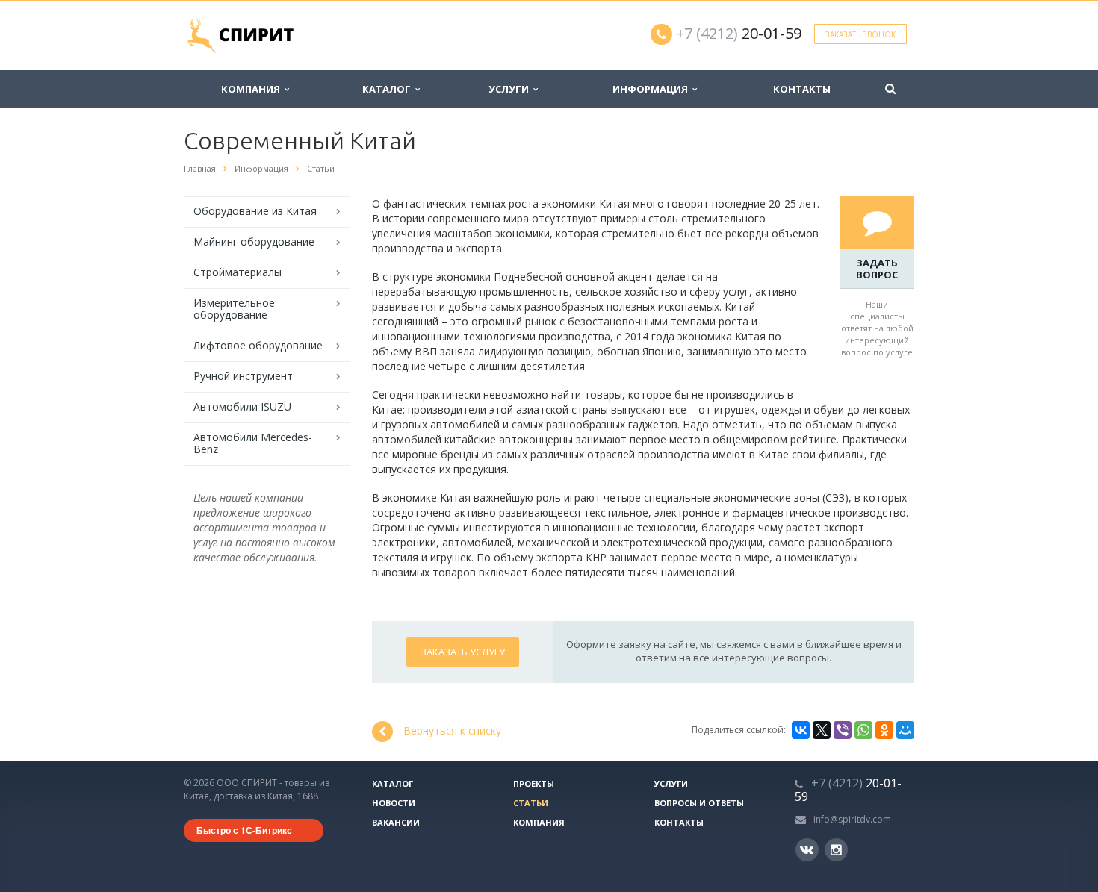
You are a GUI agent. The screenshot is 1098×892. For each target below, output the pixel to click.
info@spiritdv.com (852, 819)
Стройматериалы (237, 272)
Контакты (802, 89)
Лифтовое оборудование (258, 345)
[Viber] (843, 730)
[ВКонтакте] (801, 730)
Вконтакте (807, 849)
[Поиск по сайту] (890, 89)
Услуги (510, 89)
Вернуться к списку (452, 730)
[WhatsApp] (863, 730)
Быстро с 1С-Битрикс (244, 830)
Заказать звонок (860, 34)
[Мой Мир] (905, 730)
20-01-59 (738, 33)
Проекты (533, 783)
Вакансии (396, 822)
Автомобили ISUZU (242, 406)
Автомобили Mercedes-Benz (252, 443)
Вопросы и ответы (699, 802)
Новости (393, 802)
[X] (822, 730)
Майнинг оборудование (253, 241)
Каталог (388, 89)
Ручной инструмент (243, 376)
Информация (652, 89)
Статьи (530, 802)
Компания (253, 89)
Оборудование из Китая (255, 211)
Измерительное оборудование (234, 309)
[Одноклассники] (884, 730)
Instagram (836, 849)
